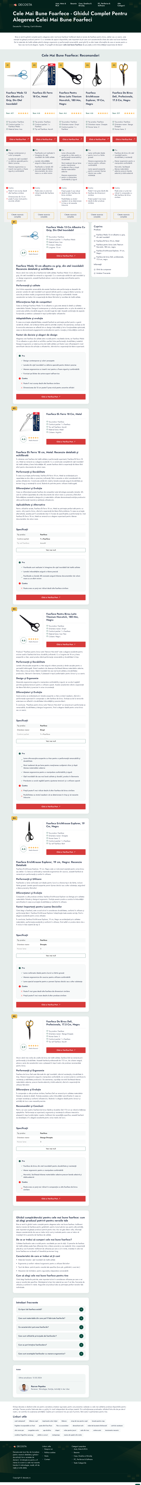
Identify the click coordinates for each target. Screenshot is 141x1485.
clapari (57, 1430)
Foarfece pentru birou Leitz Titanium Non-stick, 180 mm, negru (109, 245)
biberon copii (33, 1421)
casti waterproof (20, 1421)
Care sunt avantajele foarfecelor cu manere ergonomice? (41, 1353)
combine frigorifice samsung (24, 1435)
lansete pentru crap (98, 1421)
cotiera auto (97, 1430)
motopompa (56, 1435)
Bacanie (73, 3)
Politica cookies (49, 1452)
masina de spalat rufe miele (73, 1435)
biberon (64, 1421)
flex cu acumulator (62, 1426)
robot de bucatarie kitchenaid (97, 1426)
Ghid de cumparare (103, 269)
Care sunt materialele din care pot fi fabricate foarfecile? (41, 1318)
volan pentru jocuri (70, 1430)
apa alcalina (47, 1430)
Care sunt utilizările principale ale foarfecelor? (37, 1336)
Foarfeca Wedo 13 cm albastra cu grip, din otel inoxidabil (110, 236)
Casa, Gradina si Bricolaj (83, 1456)
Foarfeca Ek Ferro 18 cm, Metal (107, 241)
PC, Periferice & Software (104, 4)
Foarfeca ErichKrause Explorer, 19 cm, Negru (110, 252)
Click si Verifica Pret (18, 139)
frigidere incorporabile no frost (25, 1426)
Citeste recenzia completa (17, 215)
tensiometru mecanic (112, 1430)
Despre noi (48, 1449)
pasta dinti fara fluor (45, 1426)
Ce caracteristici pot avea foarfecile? (33, 1327)
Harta (46, 1456)
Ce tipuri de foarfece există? (30, 1309)
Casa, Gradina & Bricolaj (85, 4)
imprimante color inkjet (49, 1421)
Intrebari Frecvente (103, 273)
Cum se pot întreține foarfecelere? (32, 1344)
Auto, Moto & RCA (61, 4)
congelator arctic (33, 1430)
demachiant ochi (78, 1426)
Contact (47, 1459)
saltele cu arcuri (42, 1435)
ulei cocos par (19, 1430)
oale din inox (85, 1430)
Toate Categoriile (80, 1463)
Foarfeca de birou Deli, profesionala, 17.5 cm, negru (110, 258)
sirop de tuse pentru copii (79, 1421)
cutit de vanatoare (117, 1426)
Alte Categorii (121, 4)
